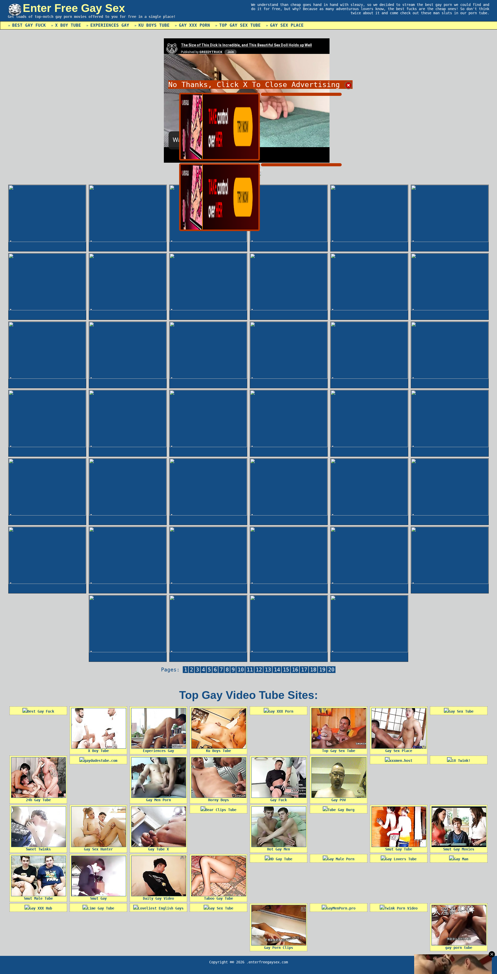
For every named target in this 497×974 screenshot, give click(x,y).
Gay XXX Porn (194, 25)
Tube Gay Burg (340, 810)
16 (295, 670)
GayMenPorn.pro (340, 908)
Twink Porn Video (401, 908)
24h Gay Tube (38, 800)
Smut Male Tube (38, 898)
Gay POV (338, 800)
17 (304, 670)
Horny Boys (218, 800)
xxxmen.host (401, 760)
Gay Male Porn (340, 859)
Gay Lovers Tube (400, 859)
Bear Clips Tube (220, 810)
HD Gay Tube (280, 859)
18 (313, 670)
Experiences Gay (109, 25)
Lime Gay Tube (100, 908)
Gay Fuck (278, 800)
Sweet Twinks (38, 849)
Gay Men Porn (158, 800)
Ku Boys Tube (154, 25)
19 (322, 670)
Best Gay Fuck (29, 25)
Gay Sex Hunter (98, 849)
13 (268, 670)
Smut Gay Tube (398, 849)
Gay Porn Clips (278, 948)
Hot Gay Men (278, 849)
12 (259, 670)
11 (250, 670)
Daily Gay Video (158, 898)
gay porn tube (458, 948)
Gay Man (461, 859)
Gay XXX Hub (40, 908)
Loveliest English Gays (161, 908)
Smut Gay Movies (458, 849)
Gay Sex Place (287, 25)
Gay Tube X (158, 849)
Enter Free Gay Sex (74, 8)
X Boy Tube (68, 25)
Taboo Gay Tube (218, 898)
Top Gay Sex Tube (240, 25)
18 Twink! (461, 760)
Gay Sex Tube (461, 711)
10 (241, 670)
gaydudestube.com (100, 760)
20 (331, 670)
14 (277, 670)
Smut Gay (98, 898)
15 (286, 670)
